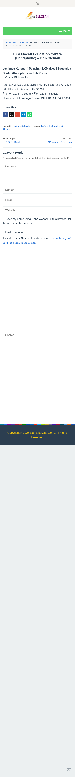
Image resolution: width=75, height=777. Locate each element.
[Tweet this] (11, 114)
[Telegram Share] (23, 114)
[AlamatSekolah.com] (37, 15)
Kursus (16, 125)
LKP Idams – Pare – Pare (59, 140)
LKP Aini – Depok (12, 140)
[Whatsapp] (29, 114)
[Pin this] (17, 114)
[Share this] (5, 114)
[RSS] (37, 3)
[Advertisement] (37, 292)
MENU (66, 31)
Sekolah (25, 125)
